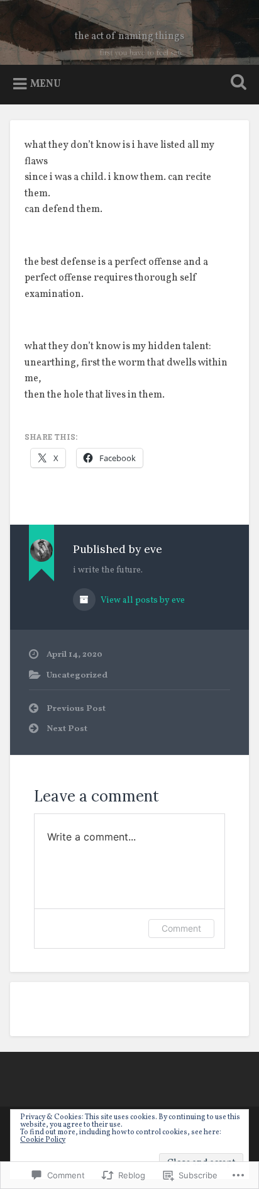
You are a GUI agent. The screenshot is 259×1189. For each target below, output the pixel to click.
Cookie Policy (42, 1140)
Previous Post (76, 709)
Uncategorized (77, 675)
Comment (181, 928)
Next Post (67, 729)
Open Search (236, 83)
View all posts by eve (142, 600)
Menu (45, 84)
